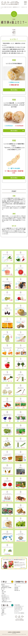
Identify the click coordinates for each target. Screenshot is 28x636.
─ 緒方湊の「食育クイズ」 (5, 598)
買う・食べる (3, 608)
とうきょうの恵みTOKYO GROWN (6, 7)
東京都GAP (3, 584)
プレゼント (17, 611)
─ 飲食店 (2, 612)
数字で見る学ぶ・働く (19, 608)
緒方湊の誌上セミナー (16, 7)
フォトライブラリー (18, 610)
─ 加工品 (2, 609)
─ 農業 (2, 590)
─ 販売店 (2, 611)
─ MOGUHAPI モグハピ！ (5, 597)
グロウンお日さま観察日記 (19, 612)
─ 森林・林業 (3, 591)
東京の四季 (16, 587)
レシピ (2, 615)
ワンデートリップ (17, 586)
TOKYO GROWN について (19, 606)
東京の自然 (16, 588)
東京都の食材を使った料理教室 (6, 587)
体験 (15, 584)
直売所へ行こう (3, 613)
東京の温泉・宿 (17, 590)
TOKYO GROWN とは (18, 607)
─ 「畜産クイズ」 (4, 600)
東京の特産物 (17, 604)
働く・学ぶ (3, 588)
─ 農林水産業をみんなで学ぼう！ (6, 601)
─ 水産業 (2, 593)
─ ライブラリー (3, 594)
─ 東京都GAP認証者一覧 (5, 586)
